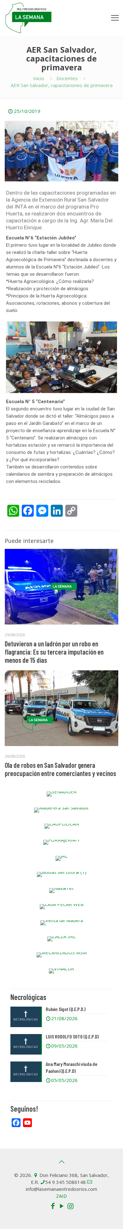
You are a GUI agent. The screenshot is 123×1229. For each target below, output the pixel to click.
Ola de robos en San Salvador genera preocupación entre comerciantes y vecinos (60, 769)
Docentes (67, 78)
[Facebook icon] (52, 1205)
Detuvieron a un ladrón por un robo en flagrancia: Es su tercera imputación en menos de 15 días (54, 651)
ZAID (61, 1196)
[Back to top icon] (61, 1161)
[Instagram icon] (70, 1205)
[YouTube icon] (61, 1205)
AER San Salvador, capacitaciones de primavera (62, 85)
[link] (61, 794)
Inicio (38, 78)
